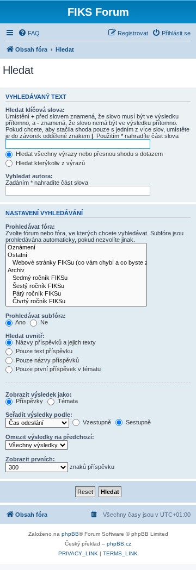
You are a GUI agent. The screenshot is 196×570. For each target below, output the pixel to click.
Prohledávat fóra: (30, 226)
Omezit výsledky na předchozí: (49, 437)
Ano (20, 322)
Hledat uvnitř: (25, 336)
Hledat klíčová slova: (35, 110)
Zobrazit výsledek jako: (38, 394)
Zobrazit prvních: (30, 459)
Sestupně (137, 422)
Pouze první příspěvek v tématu (57, 369)
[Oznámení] (76, 248)
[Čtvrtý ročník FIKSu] (76, 301)
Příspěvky (28, 401)
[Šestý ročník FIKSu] (76, 286)
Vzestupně (96, 422)
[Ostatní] (76, 255)
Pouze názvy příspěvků (46, 360)
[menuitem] (29, 33)
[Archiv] (76, 270)
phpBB (70, 534)
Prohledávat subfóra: (35, 315)
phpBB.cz (119, 544)
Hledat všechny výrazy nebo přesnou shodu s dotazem (88, 154)
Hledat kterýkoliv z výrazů (49, 163)
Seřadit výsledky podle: (38, 414)
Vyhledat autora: (29, 176)
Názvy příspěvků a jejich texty (55, 342)
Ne (43, 322)
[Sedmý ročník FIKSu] (76, 278)
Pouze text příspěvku (43, 351)
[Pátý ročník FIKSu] (76, 294)
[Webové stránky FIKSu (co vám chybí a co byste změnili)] (76, 263)
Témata (67, 401)
